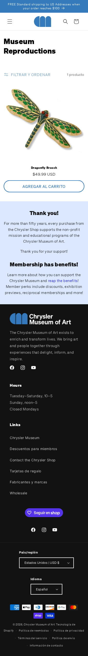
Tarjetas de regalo (25, 471)
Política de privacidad (69, 630)
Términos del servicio (32, 638)
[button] (9, 21)
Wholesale (18, 493)
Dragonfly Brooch (44, 168)
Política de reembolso (34, 630)
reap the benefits (63, 280)
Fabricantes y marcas (28, 482)
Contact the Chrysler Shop (33, 460)
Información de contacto (46, 645)
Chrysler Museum (25, 438)
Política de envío (63, 638)
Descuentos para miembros (33, 449)
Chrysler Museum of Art (39, 624)
